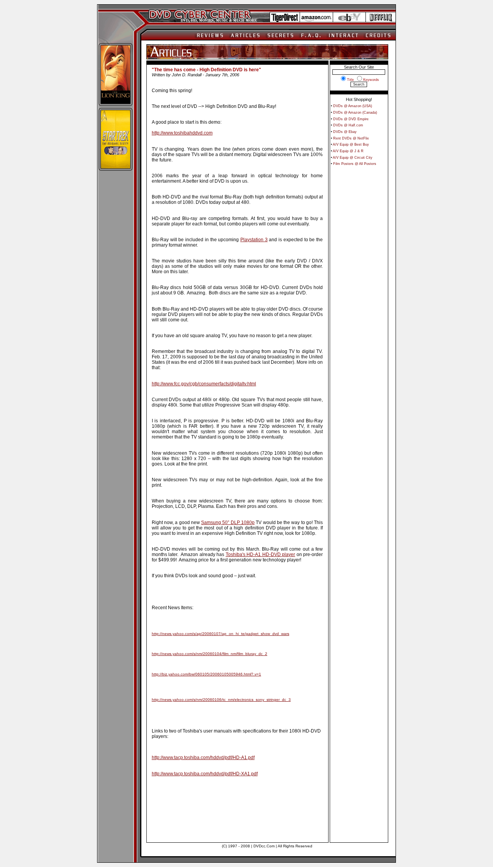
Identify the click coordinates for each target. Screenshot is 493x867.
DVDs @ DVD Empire (351, 119)
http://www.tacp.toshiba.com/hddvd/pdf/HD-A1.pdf (203, 757)
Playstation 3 (254, 239)
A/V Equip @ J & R (348, 151)
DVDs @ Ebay (345, 132)
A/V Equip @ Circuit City (352, 158)
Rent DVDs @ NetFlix (351, 138)
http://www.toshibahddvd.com (182, 133)
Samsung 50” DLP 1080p (228, 522)
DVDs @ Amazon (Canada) (355, 112)
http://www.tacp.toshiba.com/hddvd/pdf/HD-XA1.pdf (205, 773)
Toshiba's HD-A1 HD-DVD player (260, 554)
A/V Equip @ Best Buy (351, 144)
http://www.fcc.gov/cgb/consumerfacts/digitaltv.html (204, 383)
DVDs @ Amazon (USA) (352, 106)
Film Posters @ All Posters (354, 164)
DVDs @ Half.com (348, 125)
